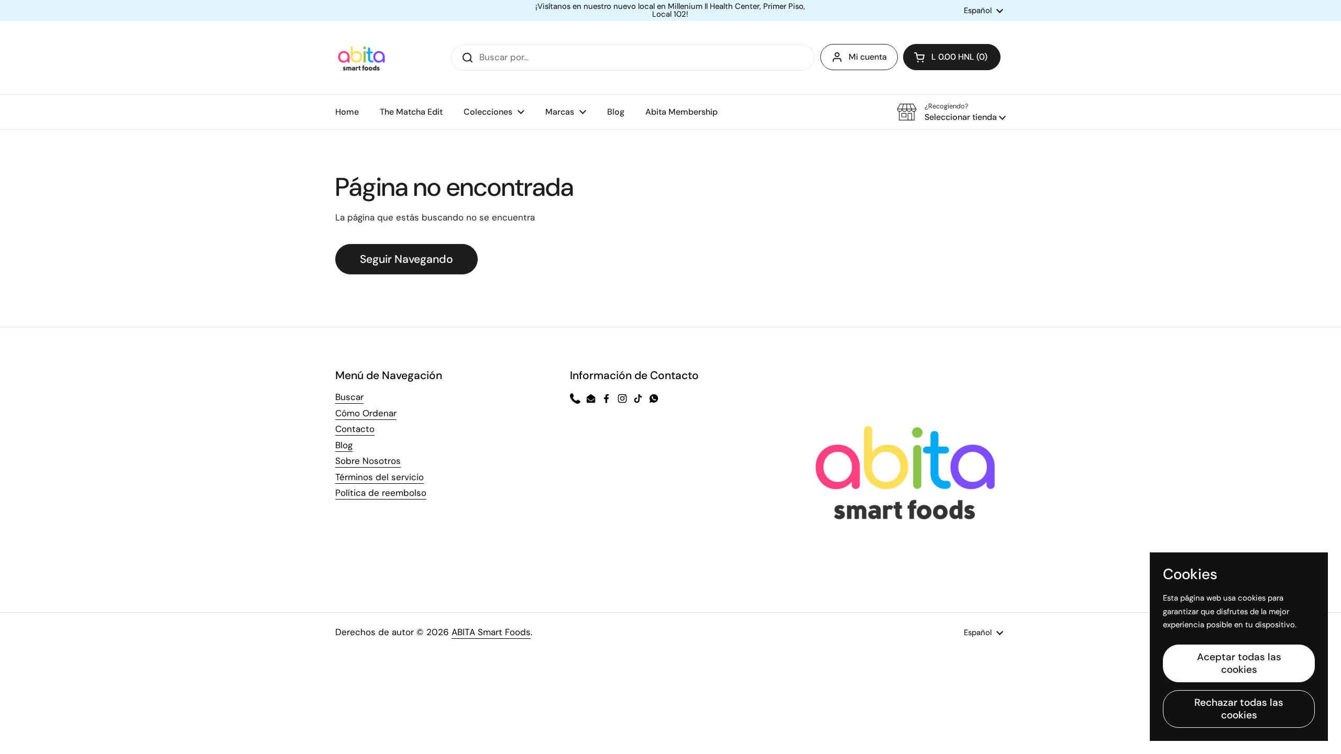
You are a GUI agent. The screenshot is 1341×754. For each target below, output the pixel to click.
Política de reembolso (380, 492)
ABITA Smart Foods (491, 632)
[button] (952, 57)
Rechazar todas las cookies (1238, 709)
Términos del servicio (379, 477)
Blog (344, 445)
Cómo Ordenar (366, 413)
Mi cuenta (868, 56)
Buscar (349, 397)
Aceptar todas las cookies (1239, 663)
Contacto (355, 429)
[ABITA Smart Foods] (361, 57)
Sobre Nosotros (368, 461)
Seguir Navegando (406, 259)
